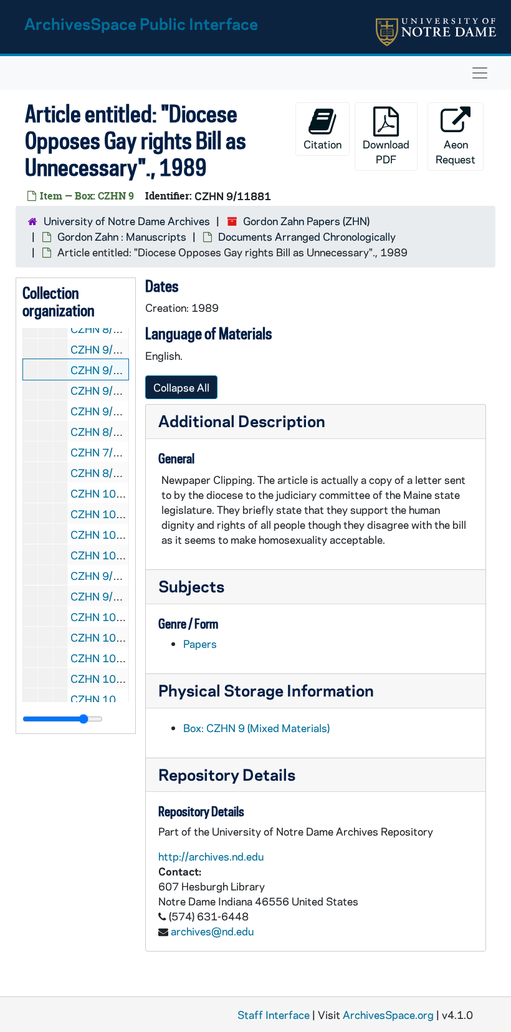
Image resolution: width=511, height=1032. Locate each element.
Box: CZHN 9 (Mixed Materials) (256, 728)
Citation (322, 144)
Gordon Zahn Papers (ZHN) (306, 221)
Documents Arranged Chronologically (307, 236)
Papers (200, 643)
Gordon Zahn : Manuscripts (121, 236)
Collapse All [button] (181, 387)
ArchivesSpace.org (388, 1014)
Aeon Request (455, 151)
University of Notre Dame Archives (127, 221)
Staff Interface (273, 1014)
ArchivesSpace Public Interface (141, 23)
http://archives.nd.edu (211, 856)
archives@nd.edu (212, 931)
